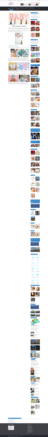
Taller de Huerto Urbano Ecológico (11, 422)
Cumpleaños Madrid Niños (38, 339)
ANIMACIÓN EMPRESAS (18, 8)
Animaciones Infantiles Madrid (33, 345)
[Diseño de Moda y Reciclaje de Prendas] (32, 393)
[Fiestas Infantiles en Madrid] (9, 8)
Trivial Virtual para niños (37, 390)
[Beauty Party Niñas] (35, 354)
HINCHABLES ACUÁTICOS (32, 310)
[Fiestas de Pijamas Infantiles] (32, 370)
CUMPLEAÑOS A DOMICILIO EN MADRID (39, 341)
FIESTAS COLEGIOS (27, 7)
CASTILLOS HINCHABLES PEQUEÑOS (32, 313)
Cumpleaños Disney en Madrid (37, 372)
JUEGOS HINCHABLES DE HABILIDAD (37, 313)
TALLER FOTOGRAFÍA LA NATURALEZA (18, 0)
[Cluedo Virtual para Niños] (32, 388)
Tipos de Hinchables (32, 323)
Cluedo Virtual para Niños (36, 387)
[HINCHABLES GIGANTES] (32, 331)
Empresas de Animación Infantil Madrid (14, 7)
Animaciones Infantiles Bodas (31, 8)
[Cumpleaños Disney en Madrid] (32, 372)
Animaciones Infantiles (12, 8)
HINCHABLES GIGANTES (37, 310)
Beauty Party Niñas (34, 359)
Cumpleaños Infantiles (21, 7)
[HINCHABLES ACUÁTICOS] (35, 320)
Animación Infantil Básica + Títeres (34, 347)
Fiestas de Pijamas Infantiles (36, 369)
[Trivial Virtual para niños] (32, 391)
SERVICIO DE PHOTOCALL (38, 249)
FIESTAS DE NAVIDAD (31, 7)
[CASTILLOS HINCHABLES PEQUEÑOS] (32, 334)
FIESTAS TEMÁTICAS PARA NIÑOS (24, 8)
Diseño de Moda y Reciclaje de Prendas (37, 393)
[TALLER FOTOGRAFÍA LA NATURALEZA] (35, 378)
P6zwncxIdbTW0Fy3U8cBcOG (39, 342)
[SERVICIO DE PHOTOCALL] (32, 367)
